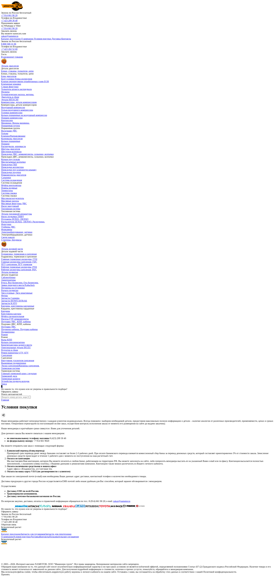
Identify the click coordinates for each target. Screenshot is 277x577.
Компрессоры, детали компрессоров (19, 102)
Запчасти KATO (9, 303)
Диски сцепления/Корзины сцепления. (20, 365)
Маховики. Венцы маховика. (15, 123)
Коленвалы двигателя (12, 138)
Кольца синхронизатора (13, 342)
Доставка (35, 536)
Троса (4, 384)
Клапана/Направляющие (13, 136)
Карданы (5, 311)
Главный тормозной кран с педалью (19, 373)
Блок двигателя (8, 76)
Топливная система (10, 208)
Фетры (4, 295)
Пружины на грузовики (13, 288)
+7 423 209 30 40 (9, 20)
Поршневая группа (10, 125)
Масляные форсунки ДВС (14, 203)
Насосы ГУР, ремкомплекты (15, 319)
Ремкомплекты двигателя (13, 175)
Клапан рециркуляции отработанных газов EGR (25, 81)
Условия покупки (21, 536)
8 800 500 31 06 (8, 44)
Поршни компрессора (12, 118)
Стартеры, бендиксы (11, 240)
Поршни (5, 144)
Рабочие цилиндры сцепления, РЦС (19, 269)
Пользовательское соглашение (64, 536)
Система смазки (9, 193)
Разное (4, 334)
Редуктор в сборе (9, 350)
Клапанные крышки (11, 84)
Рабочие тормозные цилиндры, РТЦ (19, 267)
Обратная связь (8, 524)
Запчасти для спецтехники (58, 534)
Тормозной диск (9, 376)
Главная (5, 400)
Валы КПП (6, 339)
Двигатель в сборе (10, 97)
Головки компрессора (11, 112)
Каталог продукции (11, 534)
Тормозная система (10, 368)
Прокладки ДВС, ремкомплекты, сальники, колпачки (27, 154)
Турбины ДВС (8, 227)
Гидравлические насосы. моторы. (17, 94)
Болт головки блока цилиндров (16, 79)
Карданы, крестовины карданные (17, 306)
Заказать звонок (9, 31)
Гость (3, 54)
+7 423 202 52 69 (9, 49)
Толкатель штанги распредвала (16, 89)
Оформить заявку (9, 391)
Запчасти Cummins (10, 298)
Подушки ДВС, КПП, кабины (16, 321)
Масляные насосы (10, 201)
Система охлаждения (11, 180)
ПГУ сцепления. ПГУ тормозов (16, 264)
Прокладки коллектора (12, 167)
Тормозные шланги (10, 378)
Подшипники (8, 332)
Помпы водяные (9, 188)
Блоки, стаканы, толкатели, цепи (17, 71)
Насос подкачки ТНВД (12, 216)
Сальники (6, 177)
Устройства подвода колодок (15, 381)
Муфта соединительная (12, 316)
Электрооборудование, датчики (16, 232)
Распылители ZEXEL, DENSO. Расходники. (23, 221)
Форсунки (6, 224)
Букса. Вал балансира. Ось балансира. (20, 282)
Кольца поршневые (10, 141)
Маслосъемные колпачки (13, 162)
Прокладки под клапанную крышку (19, 170)
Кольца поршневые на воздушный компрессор (24, 115)
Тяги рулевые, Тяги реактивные (16, 293)
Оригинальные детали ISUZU (16, 347)
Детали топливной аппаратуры (16, 214)
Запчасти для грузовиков (33, 534)
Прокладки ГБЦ (9, 164)
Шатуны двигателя (10, 149)
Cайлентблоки (8, 277)
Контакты (44, 536)
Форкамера (6, 229)
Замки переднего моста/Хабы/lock (18, 285)
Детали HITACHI (9, 99)
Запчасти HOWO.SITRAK (14, 301)
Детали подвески (9, 272)
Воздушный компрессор (13, 107)
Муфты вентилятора (11, 185)
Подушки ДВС (8, 327)
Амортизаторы (8, 280)
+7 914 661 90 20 (9, 15)
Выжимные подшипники (13, 363)
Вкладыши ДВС (9, 131)
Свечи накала (8, 237)
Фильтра (5, 92)
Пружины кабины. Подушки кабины (19, 329)
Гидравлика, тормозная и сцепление (19, 254)
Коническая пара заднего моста (16, 345)
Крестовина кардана (11, 314)
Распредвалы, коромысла (13, 146)
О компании (7, 536)
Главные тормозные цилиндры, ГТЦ (19, 259)
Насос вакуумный (10, 206)
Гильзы (4, 133)
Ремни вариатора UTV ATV (15, 352)
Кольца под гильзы (10, 159)
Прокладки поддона (11, 172)
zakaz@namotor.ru (9, 36)
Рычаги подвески (9, 290)
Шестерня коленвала (11, 151)
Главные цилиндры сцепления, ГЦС (19, 262)
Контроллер (7, 120)
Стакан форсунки (9, 86)
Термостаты (7, 190)
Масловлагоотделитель (12, 198)
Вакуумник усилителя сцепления (17, 360)
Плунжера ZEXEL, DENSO (14, 219)
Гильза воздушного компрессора (17, 110)
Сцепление (6, 355)
